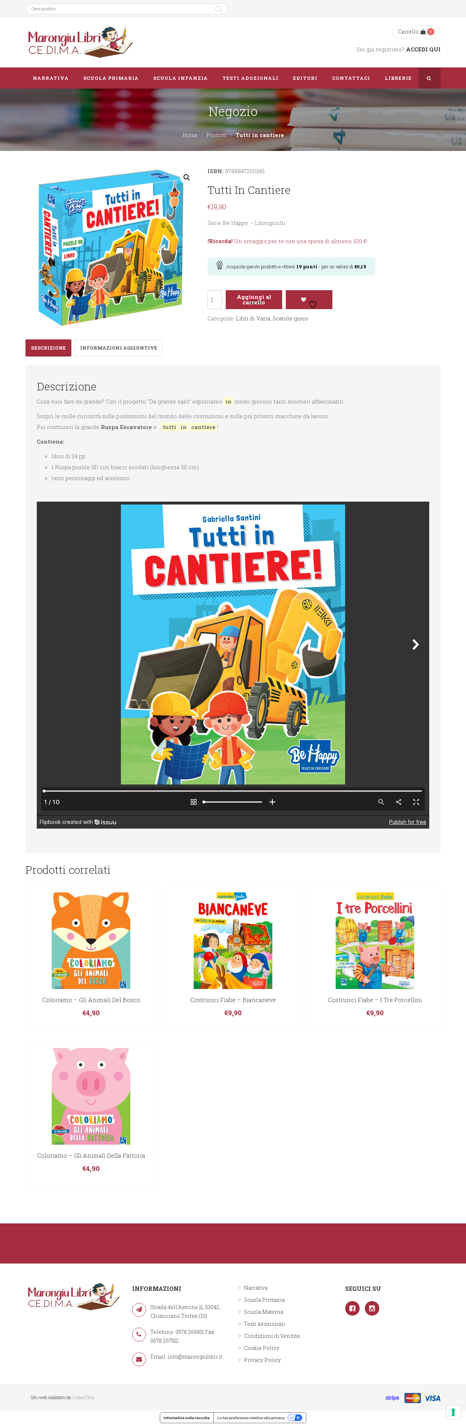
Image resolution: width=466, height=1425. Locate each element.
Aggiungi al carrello (254, 299)
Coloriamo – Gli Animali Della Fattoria (91, 1155)
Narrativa (256, 1287)
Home (190, 135)
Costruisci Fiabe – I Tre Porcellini (375, 1000)
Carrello (408, 31)
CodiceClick (83, 1397)
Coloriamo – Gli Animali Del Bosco (91, 1000)
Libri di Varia (253, 318)
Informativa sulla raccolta (187, 1418)
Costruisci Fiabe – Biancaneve (233, 1000)
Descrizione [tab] (48, 347)
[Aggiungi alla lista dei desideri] (309, 299)
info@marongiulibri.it (194, 1356)
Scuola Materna (263, 1311)
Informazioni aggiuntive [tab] (118, 347)
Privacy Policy (262, 1359)
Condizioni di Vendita (272, 1335)
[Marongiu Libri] (80, 42)
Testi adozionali (264, 1323)
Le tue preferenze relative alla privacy (251, 1418)
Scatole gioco (290, 318)
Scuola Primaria (264, 1299)
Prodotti (216, 135)
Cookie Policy (261, 1347)
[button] (186, 177)
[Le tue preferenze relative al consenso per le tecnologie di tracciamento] (453, 1412)
